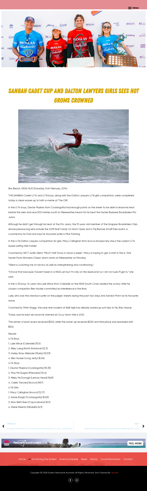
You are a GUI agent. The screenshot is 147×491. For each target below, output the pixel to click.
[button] (130, 8)
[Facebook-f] (70, 480)
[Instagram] (77, 480)
